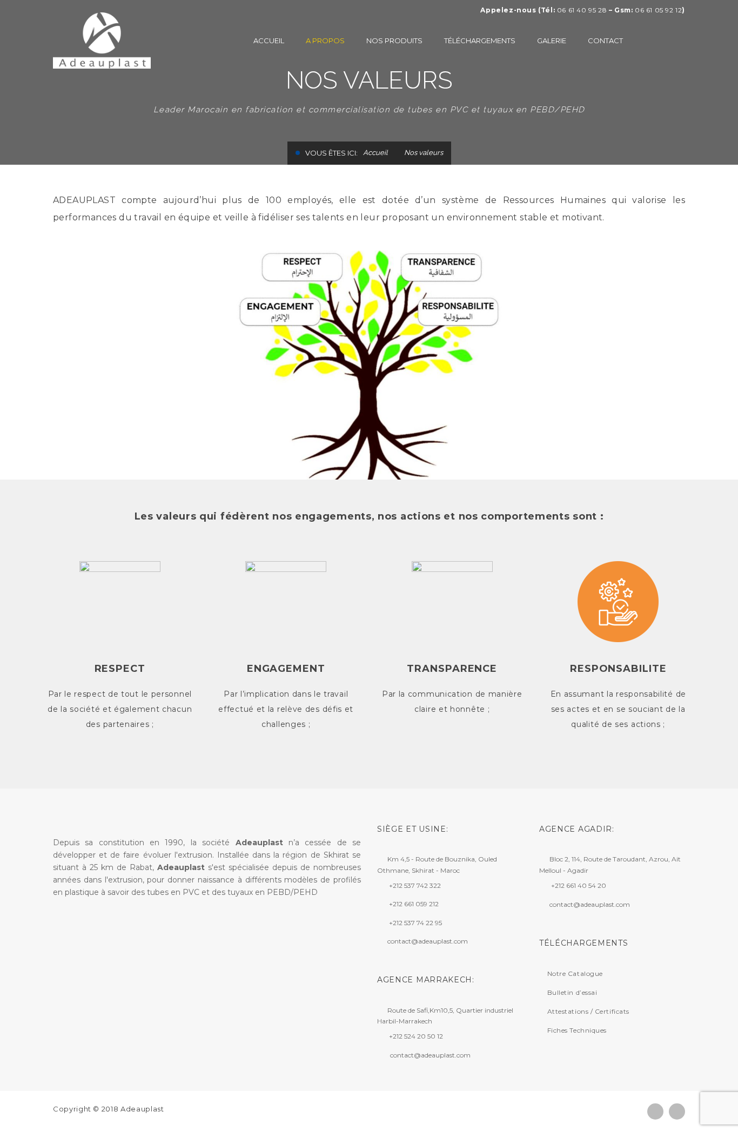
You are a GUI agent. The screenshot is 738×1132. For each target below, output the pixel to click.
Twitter (677, 1111)
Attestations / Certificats (588, 1011)
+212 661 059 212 (414, 904)
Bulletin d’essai (572, 992)
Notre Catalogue (575, 973)
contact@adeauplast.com (427, 941)
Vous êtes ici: (331, 153)
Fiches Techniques (577, 1030)
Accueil (375, 153)
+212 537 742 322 (415, 885)
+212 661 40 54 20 (578, 885)
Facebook (655, 1111)
